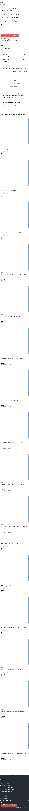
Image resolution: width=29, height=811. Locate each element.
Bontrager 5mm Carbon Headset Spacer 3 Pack (14, 275)
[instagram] (5, 796)
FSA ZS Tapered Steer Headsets (10, 149)
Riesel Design (4, 356)
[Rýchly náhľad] (14, 131)
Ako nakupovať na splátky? (20, 71)
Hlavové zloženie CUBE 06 (8, 191)
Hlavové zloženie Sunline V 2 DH (10, 400)
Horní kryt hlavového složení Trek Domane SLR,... (14, 233)
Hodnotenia (14, 87)
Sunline (3, 398)
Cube (2, 188)
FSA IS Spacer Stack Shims (9, 586)
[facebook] (1, 796)
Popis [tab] (14, 80)
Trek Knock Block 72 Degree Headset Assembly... (14, 670)
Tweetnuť (8, 45)
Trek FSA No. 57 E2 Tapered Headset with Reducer (14, 628)
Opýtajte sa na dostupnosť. (10, 35)
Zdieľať (6, 45)
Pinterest (10, 45)
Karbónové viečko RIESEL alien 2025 (11, 442)
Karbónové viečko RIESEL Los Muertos (12, 358)
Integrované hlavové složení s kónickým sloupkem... (14, 711)
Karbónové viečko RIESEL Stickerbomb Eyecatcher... (14, 753)
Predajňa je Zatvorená (8, 804)
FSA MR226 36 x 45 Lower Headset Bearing (13, 544)
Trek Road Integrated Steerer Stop (11, 316)
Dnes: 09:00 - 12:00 (7, 806)
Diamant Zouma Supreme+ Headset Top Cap (14, 526)
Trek (2, 230)
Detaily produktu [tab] (14, 83)
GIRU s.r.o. (18, 807)
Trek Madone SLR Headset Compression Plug (14, 484)
